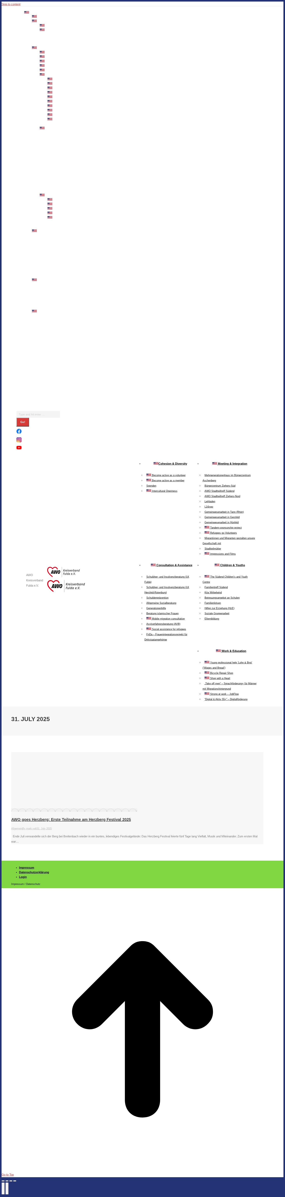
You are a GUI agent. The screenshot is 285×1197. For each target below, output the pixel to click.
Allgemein (16, 828)
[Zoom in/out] (14, 1180)
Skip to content (11, 4)
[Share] (7, 1180)
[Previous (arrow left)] (3, 1188)
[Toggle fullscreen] (10, 1180)
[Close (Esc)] (3, 1180)
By (29, 828)
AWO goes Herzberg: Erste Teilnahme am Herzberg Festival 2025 (71, 819)
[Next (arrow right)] (7, 1188)
